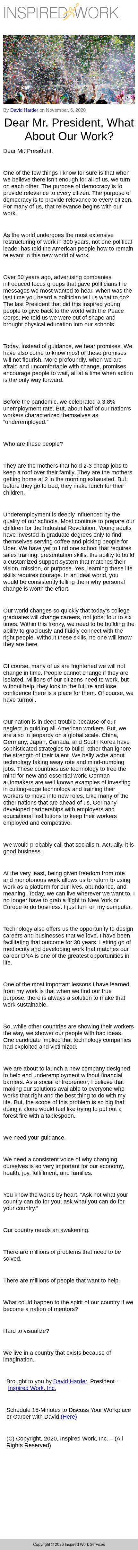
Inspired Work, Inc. (32, 1388)
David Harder (24, 110)
